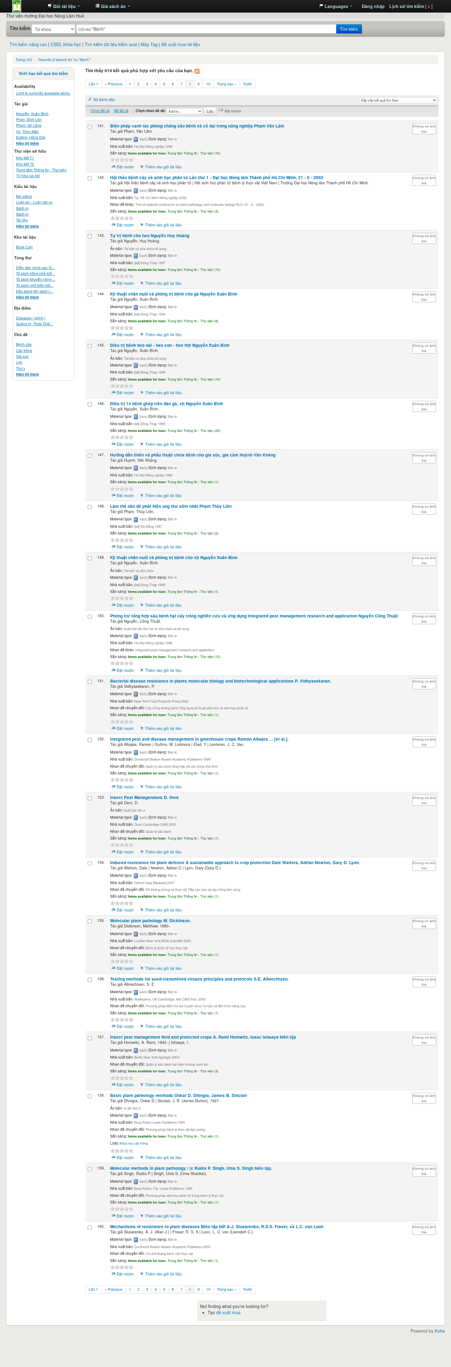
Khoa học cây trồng (134, 1143)
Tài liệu (22, 219)
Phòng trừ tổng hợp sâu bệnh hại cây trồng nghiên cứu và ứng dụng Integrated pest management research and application (254, 616)
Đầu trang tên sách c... (34, 291)
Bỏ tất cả (121, 110)
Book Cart (24, 246)
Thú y (20, 368)
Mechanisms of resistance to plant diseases (216, 1226)
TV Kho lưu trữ (28, 175)
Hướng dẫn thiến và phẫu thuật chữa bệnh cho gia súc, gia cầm (193, 455)
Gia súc (22, 356)
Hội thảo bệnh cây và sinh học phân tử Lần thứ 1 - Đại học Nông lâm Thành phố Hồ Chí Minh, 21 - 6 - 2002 (216, 177)
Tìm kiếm (20, 28)
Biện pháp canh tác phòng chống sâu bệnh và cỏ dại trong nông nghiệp (197, 126)
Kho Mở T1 (25, 157)
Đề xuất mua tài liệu (180, 44)
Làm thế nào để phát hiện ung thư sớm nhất (171, 506)
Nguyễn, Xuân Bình (32, 113)
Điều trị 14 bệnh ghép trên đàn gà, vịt (166, 403)
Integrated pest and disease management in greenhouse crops (199, 739)
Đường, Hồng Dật (30, 137)
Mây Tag (149, 44)
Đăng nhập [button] (373, 6)
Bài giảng (24, 196)
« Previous (113, 83)
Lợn (19, 362)
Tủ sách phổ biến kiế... (34, 285)
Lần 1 (93, 83)
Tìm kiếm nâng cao (28, 44)
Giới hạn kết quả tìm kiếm (43, 73)
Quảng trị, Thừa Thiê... (34, 323)
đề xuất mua (228, 1312)
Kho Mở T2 (25, 163)
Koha (440, 1331)
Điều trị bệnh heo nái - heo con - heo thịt (169, 345)
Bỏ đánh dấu (104, 99)
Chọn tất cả (100, 110)
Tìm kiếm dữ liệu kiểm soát (111, 44)
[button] (64, 6)
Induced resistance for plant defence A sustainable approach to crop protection (235, 862)
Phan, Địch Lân (29, 119)
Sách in (22, 208)
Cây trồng (24, 350)
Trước (247, 83)
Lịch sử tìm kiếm (406, 6)
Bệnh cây (24, 344)
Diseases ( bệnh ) (30, 317)
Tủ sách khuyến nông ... (35, 279)
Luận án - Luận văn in (34, 202)
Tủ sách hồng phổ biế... (35, 273)
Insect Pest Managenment (144, 797)
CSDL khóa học (66, 44)
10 (208, 83)
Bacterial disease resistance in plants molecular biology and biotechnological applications (220, 681)
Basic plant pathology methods (178, 1095)
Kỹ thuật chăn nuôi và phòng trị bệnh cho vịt (173, 557)
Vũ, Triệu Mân (27, 131)
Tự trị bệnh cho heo (149, 235)
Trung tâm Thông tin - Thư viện (27, 6)
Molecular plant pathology (150, 920)
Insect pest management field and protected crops (203, 1037)
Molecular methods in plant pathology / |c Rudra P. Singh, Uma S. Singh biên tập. (191, 1168)
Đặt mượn (125, 167)
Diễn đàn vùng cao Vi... (35, 267)
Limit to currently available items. (43, 93)
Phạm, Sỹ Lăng (28, 125)
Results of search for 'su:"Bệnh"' (64, 59)
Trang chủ (24, 59)
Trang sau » (227, 83)
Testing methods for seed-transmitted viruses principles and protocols (199, 979)
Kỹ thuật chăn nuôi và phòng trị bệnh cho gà (173, 294)
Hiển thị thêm (27, 143)
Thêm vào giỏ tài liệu (163, 167)
